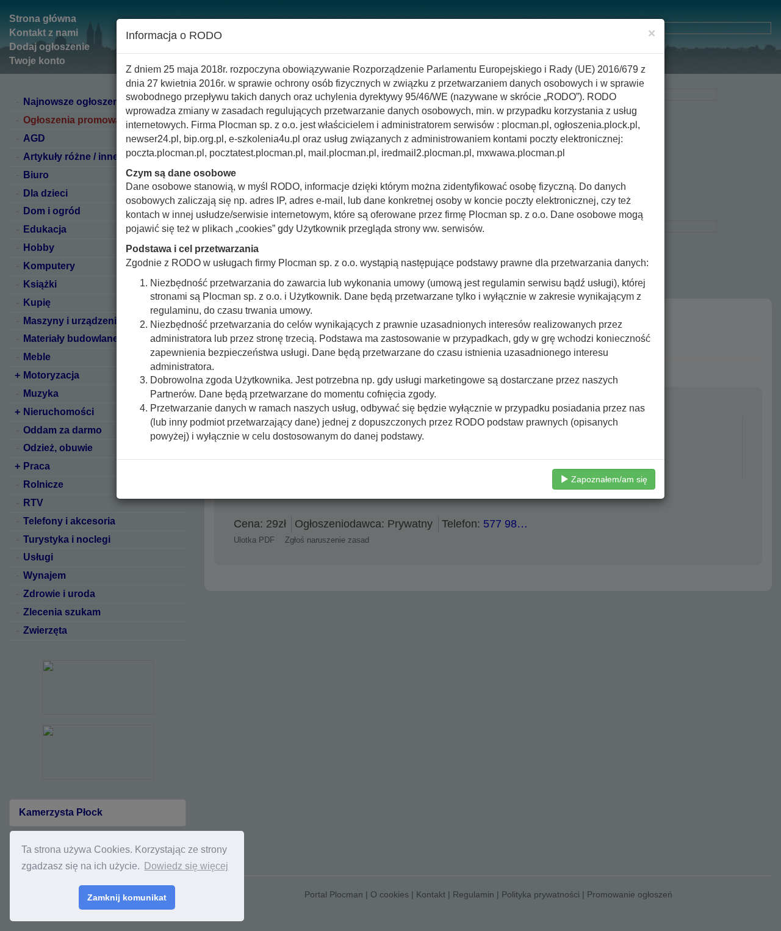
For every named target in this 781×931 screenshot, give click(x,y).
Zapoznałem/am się (608, 479)
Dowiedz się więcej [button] (186, 866)
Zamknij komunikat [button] (127, 897)
